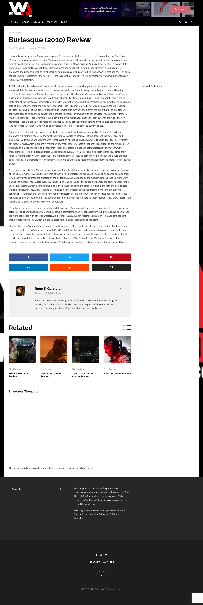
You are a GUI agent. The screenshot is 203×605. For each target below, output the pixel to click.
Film (13, 22)
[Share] (28, 257)
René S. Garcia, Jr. (17, 48)
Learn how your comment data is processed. (72, 468)
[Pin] (111, 257)
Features (51, 22)
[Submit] (69, 267)
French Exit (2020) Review (19, 375)
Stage (25, 22)
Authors (108, 562)
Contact (94, 562)
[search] (60, 489)
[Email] (111, 267)
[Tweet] (69, 257)
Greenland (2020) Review (51, 375)
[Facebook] (174, 22)
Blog (64, 22)
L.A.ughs (38, 22)
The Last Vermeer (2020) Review (83, 375)
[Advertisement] (165, 55)
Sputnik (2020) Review (117, 373)
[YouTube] (186, 22)
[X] (180, 22)
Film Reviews (15, 32)
